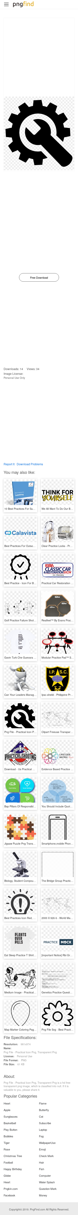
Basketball (10, 1123)
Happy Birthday (13, 1169)
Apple (7, 1110)
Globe (7, 1175)
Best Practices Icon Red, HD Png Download (29, 918)
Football (8, 1162)
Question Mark (48, 1189)
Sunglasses (11, 1116)
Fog (41, 1136)
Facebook (9, 1195)
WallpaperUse (47, 1143)
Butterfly (44, 1110)
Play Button (10, 1129)
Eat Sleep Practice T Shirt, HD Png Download (30, 955)
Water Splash (47, 1182)
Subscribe (45, 1123)
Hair (41, 1162)
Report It (9, 464)
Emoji (42, 1149)
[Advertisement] (39, 57)
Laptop (43, 1129)
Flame (42, 1103)
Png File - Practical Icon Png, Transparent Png (31, 732)
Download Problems (30, 464)
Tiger (7, 1143)
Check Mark (46, 1156)
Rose (7, 1149)
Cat (41, 1116)
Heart (7, 1103)
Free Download (39, 277)
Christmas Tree (13, 1156)
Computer (45, 1175)
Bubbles (8, 1136)
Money (43, 1195)
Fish (41, 1169)
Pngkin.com (11, 1189)
